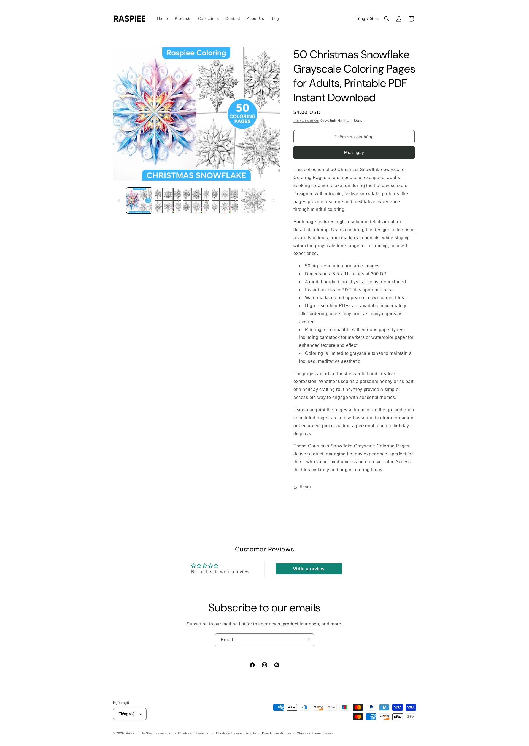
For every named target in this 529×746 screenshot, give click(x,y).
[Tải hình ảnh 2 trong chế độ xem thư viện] (167, 200)
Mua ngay (354, 152)
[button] (387, 19)
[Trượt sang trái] (119, 201)
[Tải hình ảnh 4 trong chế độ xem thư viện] (224, 200)
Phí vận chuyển (306, 120)
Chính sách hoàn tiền (194, 733)
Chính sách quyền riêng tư (236, 733)
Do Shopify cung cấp (156, 733)
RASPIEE (133, 733)
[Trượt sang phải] (274, 201)
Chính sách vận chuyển (315, 733)
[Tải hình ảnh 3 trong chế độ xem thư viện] (196, 200)
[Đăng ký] (308, 639)
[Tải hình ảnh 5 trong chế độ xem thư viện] (253, 200)
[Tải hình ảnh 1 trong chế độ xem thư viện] (139, 200)
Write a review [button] (308, 568)
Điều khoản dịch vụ (276, 733)
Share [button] (305, 486)
